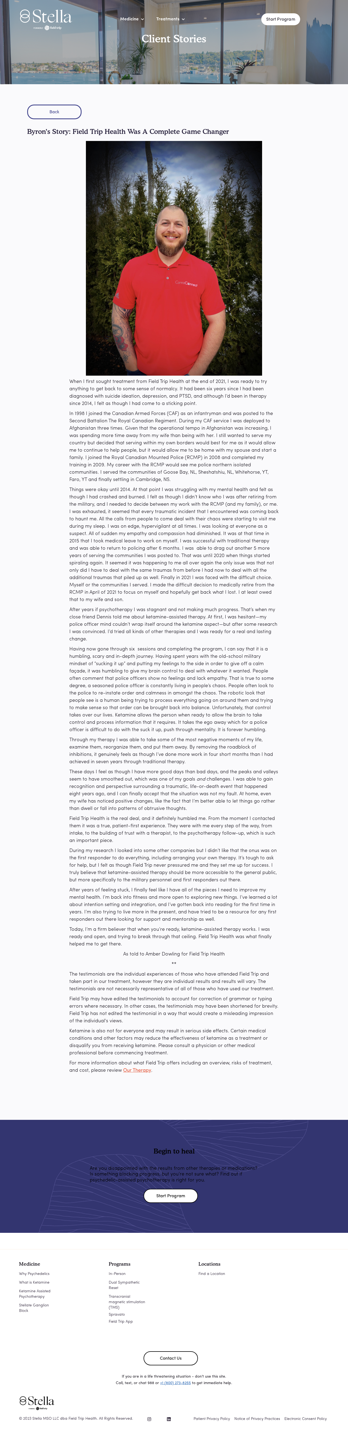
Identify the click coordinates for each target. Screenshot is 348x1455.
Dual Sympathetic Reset (124, 1285)
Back (54, 112)
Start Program (280, 19)
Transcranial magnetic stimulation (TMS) (127, 1302)
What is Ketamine (34, 1283)
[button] (129, 19)
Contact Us (171, 1358)
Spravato (117, 1315)
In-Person (117, 1274)
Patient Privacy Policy (212, 1419)
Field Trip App (121, 1322)
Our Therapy (137, 1070)
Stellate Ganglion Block (34, 1308)
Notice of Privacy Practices (257, 1419)
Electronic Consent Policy (305, 1419)
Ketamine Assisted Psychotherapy (35, 1294)
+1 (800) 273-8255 (175, 1383)
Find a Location (211, 1274)
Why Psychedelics (34, 1274)
